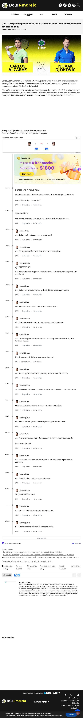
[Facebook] (15, 575)
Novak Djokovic (30, 561)
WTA (41, 14)
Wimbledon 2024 (45, 561)
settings (59, 716)
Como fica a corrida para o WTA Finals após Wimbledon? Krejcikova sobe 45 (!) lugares (38, 554)
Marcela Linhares (10, 29)
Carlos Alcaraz (17, 561)
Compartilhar (26, 205)
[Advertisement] (41, 113)
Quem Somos (74, 698)
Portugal (68, 14)
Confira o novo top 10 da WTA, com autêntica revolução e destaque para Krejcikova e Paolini (40, 557)
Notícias (15, 14)
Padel (54, 14)
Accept (71, 715)
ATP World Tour (28, 15)
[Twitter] (19, 575)
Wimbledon (76, 566)
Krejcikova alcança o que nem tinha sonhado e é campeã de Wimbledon (32, 552)
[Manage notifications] (78, 713)
